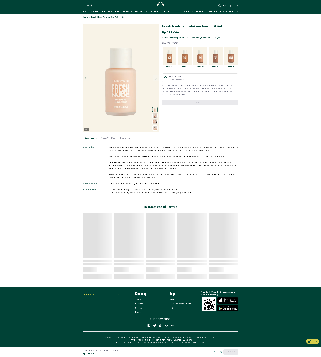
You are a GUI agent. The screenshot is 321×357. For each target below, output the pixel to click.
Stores (138, 308)
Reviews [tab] (125, 138)
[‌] (155, 109)
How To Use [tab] (108, 138)
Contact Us (175, 300)
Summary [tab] (91, 138)
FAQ (171, 308)
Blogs (138, 312)
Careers (139, 304)
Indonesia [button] (89, 294)
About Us (139, 300)
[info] (220, 351)
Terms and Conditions (180, 304)
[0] (229, 5)
